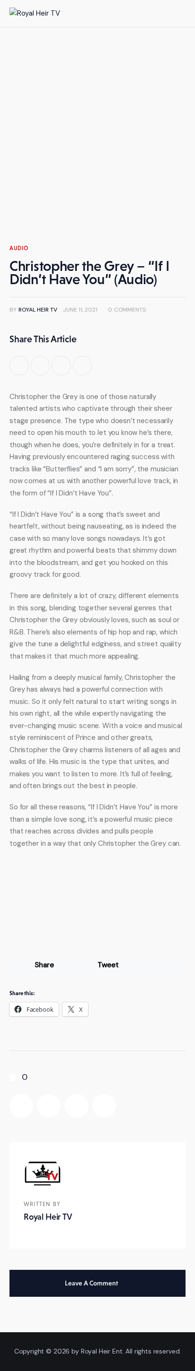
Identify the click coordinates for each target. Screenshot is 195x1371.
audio (18, 248)
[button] (158, 13)
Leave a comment (92, 1283)
